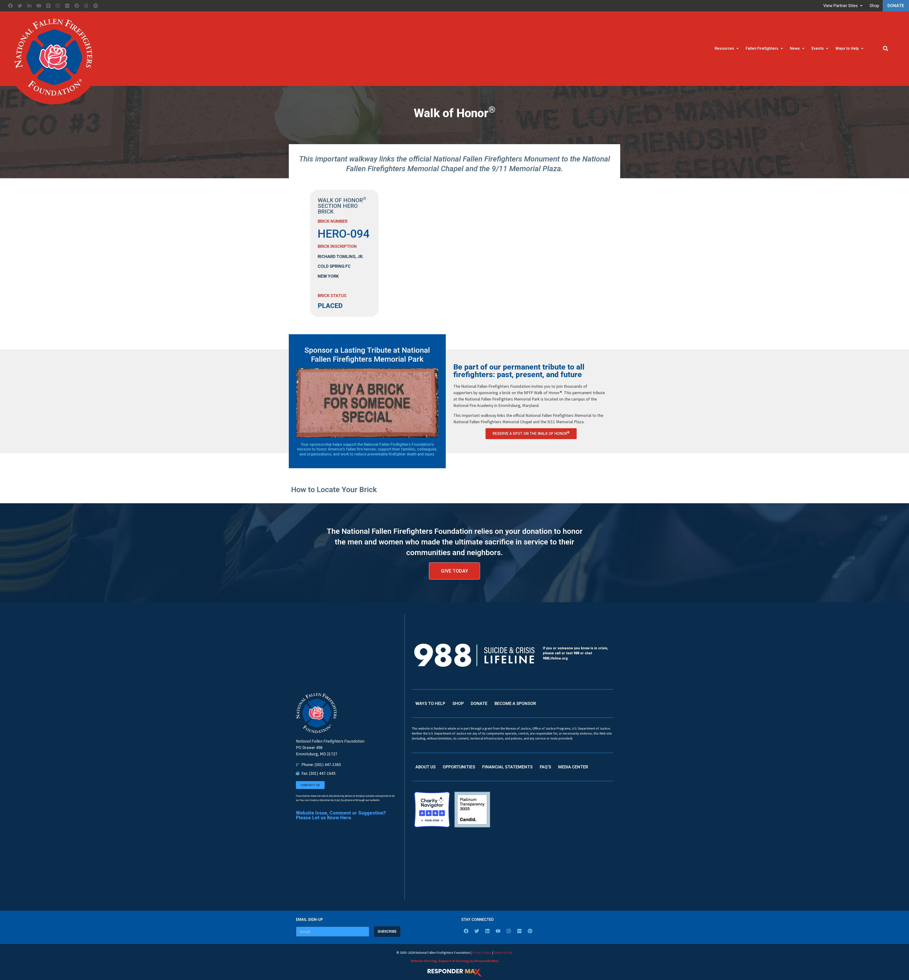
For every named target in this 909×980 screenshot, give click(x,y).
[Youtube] (39, 5)
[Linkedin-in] (29, 5)
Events (817, 48)
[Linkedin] (487, 931)
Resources (724, 48)
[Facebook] (10, 5)
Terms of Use (503, 952)
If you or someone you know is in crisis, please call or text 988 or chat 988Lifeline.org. (575, 653)
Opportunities (459, 766)
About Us (425, 766)
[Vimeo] (48, 5)
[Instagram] (57, 5)
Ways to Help (847, 48)
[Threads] (86, 5)
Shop (872, 5)
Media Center (573, 766)
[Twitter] (20, 5)
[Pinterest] (76, 5)
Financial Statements (507, 766)
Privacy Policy (482, 952)
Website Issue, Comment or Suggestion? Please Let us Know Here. (341, 815)
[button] (885, 48)
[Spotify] (95, 5)
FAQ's (545, 766)
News (795, 48)
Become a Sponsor (515, 703)
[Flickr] (67, 5)
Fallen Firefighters (762, 48)
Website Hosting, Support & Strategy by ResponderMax (454, 961)
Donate (895, 5)
